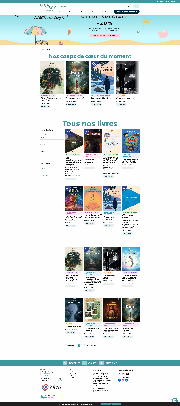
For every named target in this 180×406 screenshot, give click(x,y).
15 (87, 345)
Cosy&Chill (42, 144)
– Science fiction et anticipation (100, 384)
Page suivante (94, 345)
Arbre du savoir (43, 137)
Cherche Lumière (48, 95)
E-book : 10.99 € (70, 178)
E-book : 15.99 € (71, 104)
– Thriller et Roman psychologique (100, 387)
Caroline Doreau (127, 283)
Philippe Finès (88, 287)
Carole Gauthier (96, 101)
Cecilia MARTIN (88, 333)
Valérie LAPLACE (71, 101)
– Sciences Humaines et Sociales (100, 374)
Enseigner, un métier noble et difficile (110, 160)
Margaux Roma (45, 103)
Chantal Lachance (71, 222)
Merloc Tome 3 (73, 217)
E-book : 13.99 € (96, 104)
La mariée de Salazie (91, 329)
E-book (44, 168)
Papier (44, 172)
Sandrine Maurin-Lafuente (111, 173)
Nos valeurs (72, 372)
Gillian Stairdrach (71, 329)
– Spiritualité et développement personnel (101, 377)
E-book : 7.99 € (45, 106)
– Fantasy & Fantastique (102, 380)
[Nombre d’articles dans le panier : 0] (136, 6)
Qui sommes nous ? (64, 11)
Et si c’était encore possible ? (50, 99)
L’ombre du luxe (125, 98)
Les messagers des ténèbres (111, 329)
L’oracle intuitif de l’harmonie (92, 216)
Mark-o (105, 333)
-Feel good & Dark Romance (100, 391)
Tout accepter (106, 403)
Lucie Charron (126, 230)
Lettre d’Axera (73, 326)
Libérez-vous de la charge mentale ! (129, 277)
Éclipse (41, 147)
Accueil (42, 49)
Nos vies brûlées (89, 161)
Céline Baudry (120, 101)
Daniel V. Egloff (127, 165)
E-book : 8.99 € (89, 336)
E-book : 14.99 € (70, 225)
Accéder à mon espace (166, 1)
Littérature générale (100, 95)
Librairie (92, 11)
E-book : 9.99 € (127, 233)
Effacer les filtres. (47, 175)
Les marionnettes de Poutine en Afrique (73, 161)
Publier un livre (80, 11)
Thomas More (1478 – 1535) (129, 161)
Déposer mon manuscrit (126, 11)
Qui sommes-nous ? (74, 370)
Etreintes (121, 95)
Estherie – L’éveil (75, 98)
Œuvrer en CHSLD (128, 216)
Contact (71, 379)
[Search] (128, 6)
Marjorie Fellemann (90, 220)
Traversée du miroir (75, 95)
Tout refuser (116, 403)
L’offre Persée (72, 374)
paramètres (91, 404)
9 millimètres (43, 134)
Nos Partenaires (73, 376)
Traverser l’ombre (101, 98)
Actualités (105, 11)
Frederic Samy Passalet (72, 175)
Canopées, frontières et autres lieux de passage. (92, 280)
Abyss (86, 165)
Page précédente (70, 345)
